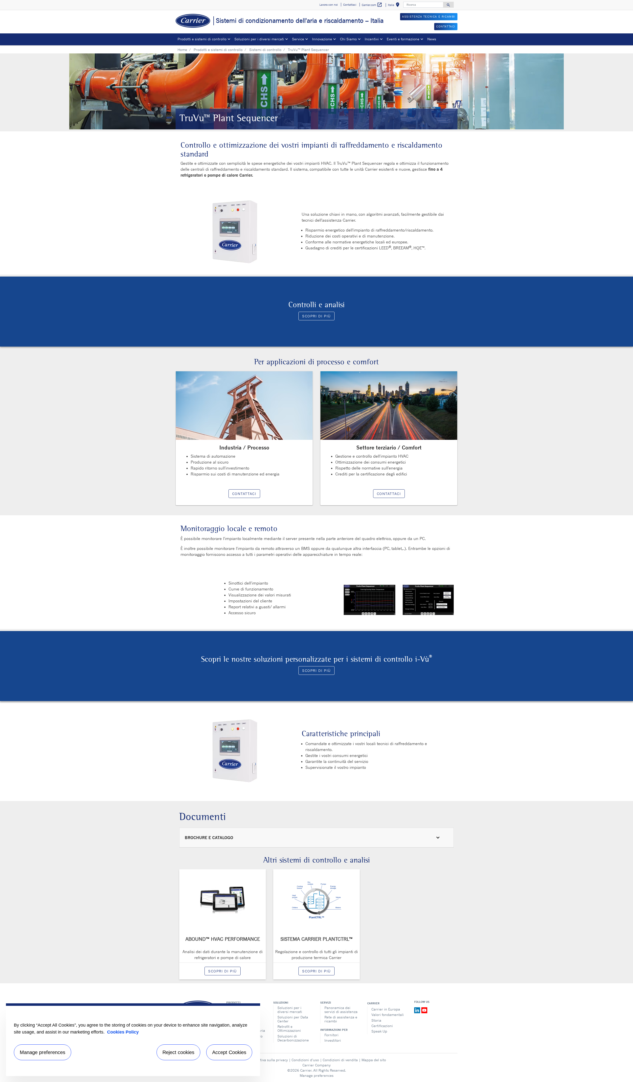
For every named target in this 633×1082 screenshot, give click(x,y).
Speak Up (379, 1031)
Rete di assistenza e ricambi (340, 1019)
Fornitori (331, 1035)
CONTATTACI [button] (445, 26)
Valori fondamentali (387, 1014)
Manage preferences (317, 1075)
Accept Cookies (229, 1052)
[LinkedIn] (417, 1009)
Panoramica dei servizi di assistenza (341, 1010)
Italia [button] (394, 5)
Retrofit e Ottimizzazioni (289, 1028)
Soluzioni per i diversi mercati (289, 1010)
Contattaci (244, 494)
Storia (376, 1020)
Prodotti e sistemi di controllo (218, 49)
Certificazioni (382, 1026)
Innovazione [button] (322, 39)
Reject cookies (178, 1052)
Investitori (332, 1040)
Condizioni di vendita (340, 1060)
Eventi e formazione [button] (403, 39)
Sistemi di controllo (265, 49)
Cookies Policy (123, 1032)
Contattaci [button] (349, 4)
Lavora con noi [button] (328, 4)
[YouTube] (424, 1009)
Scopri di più (316, 316)
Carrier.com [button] (372, 4)
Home (182, 49)
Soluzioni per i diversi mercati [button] (259, 39)
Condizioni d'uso (305, 1060)
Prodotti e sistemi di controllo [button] (202, 39)
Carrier (373, 1003)
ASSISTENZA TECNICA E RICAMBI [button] (428, 16)
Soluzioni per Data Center (292, 1019)
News (431, 39)
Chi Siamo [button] (348, 39)
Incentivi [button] (372, 39)
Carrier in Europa (385, 1009)
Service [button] (298, 39)
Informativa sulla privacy (267, 1060)
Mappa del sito (374, 1060)
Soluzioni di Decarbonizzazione (293, 1038)
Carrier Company (316, 1065)
